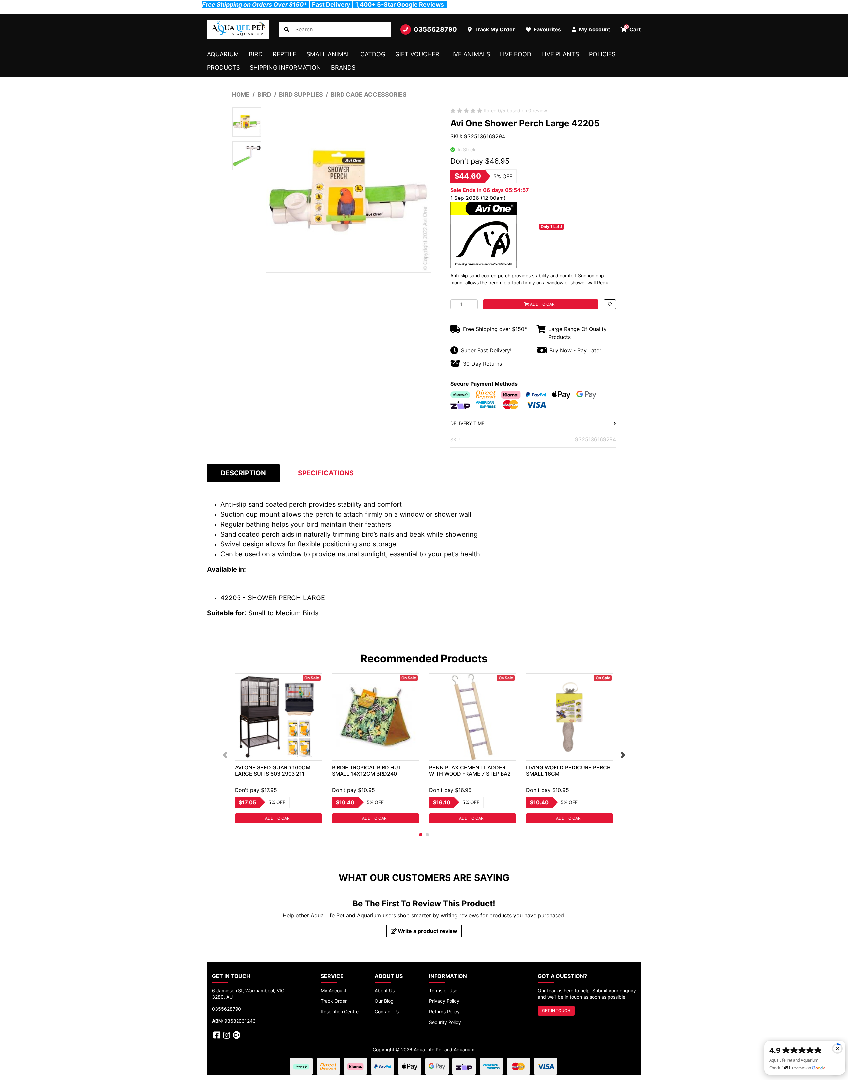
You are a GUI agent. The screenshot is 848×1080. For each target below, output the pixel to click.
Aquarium (223, 54)
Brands (343, 67)
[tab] (243, 473)
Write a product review (427, 931)
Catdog (372, 54)
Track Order (334, 1001)
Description (243, 473)
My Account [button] (594, 29)
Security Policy (445, 1022)
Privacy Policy (444, 1001)
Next (623, 755)
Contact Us (387, 1011)
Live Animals (469, 54)
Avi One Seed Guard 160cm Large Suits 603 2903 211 (272, 770)
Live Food (515, 54)
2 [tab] (427, 834)
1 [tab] (420, 834)
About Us (385, 990)
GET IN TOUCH (556, 1010)
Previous (225, 755)
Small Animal (328, 54)
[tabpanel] (278, 748)
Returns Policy (444, 1011)
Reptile (284, 54)
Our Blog (384, 1001)
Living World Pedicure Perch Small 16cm (568, 770)
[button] (610, 304)
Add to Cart (543, 304)
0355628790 (435, 29)
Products (223, 67)
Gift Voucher (417, 54)
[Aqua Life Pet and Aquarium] (238, 29)
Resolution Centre (340, 1011)
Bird (256, 54)
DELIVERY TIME (467, 423)
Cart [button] (633, 28)
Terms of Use (443, 990)
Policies (602, 54)
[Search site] (286, 29)
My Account (333, 990)
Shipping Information (285, 67)
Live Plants (560, 54)
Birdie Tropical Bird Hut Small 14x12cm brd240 (366, 770)
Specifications (326, 473)
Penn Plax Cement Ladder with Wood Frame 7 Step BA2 (470, 770)
